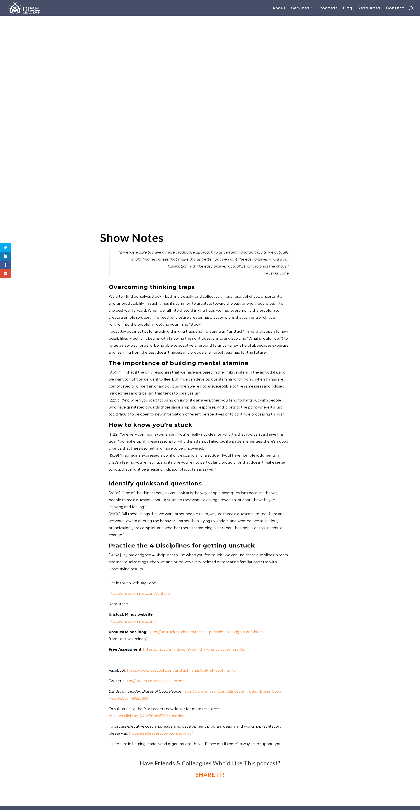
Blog (347, 8)
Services (300, 8)
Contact (395, 8)
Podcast (328, 8)
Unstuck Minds (261, 68)
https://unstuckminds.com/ (132, 621)
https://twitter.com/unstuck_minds (153, 681)
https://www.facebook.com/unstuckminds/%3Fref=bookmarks (181, 670)
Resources (369, 8)
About (279, 8)
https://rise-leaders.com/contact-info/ (161, 733)
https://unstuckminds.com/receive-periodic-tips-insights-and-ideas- (206, 632)
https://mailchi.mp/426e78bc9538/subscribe (146, 716)
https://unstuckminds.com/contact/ (139, 593)
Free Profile (259, 76)
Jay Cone (257, 60)
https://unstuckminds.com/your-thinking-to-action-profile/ (194, 649)
